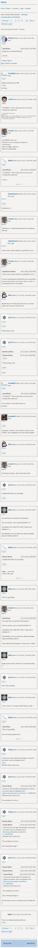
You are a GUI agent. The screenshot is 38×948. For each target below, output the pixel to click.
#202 (33, 655)
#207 (34, 777)
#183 (35, 99)
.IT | (21, 184)
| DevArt (17, 184)
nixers (4, 2)
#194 (9, 418)
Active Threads (5, 8)
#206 (34, 750)
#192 (34, 342)
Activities (15, 8)
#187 (9, 221)
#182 (9, 76)
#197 (34, 485)
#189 (9, 263)
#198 (33, 510)
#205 (34, 717)
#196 (9, 466)
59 (27, 20)
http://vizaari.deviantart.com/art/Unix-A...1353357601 (19, 793)
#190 (33, 295)
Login (21, 8)
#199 (34, 547)
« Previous (5, 20)
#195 (33, 444)
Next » (32, 20)
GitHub (7, 63)
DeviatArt (14, 63)
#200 (33, 589)
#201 (9, 610)
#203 (34, 677)
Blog (2, 63)
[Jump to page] (7, 24)
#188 (12, 243)
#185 (34, 160)
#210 (29, 914)
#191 (34, 317)
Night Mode (31, 943)
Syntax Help (7, 943)
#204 (33, 697)
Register (28, 8)
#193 (9, 385)
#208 (34, 812)
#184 (9, 133)
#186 (12, 196)
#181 (9, 40)
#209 (34, 858)
